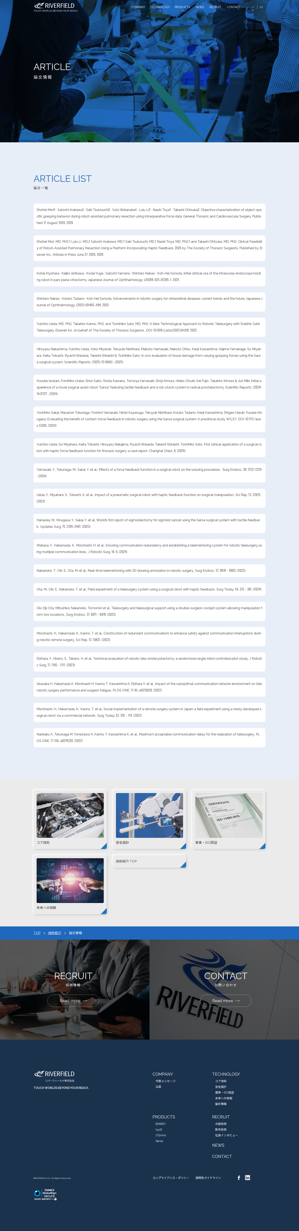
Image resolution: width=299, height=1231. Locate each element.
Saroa (159, 1141)
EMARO (161, 1124)
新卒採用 (221, 1129)
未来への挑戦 (223, 1098)
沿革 (158, 1086)
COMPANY (163, 1074)
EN (261, 7)
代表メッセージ (166, 1081)
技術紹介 (54, 933)
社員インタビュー (226, 1135)
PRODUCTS (164, 1117)
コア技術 (221, 1081)
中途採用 (221, 1124)
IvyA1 (159, 1129)
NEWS (218, 1145)
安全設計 (221, 1086)
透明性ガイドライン (208, 1177)
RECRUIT (221, 1117)
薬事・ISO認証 (224, 1092)
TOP (37, 933)
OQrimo (161, 1135)
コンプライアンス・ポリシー (171, 1177)
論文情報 (221, 1104)
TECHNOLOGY (226, 1074)
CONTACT (222, 1156)
